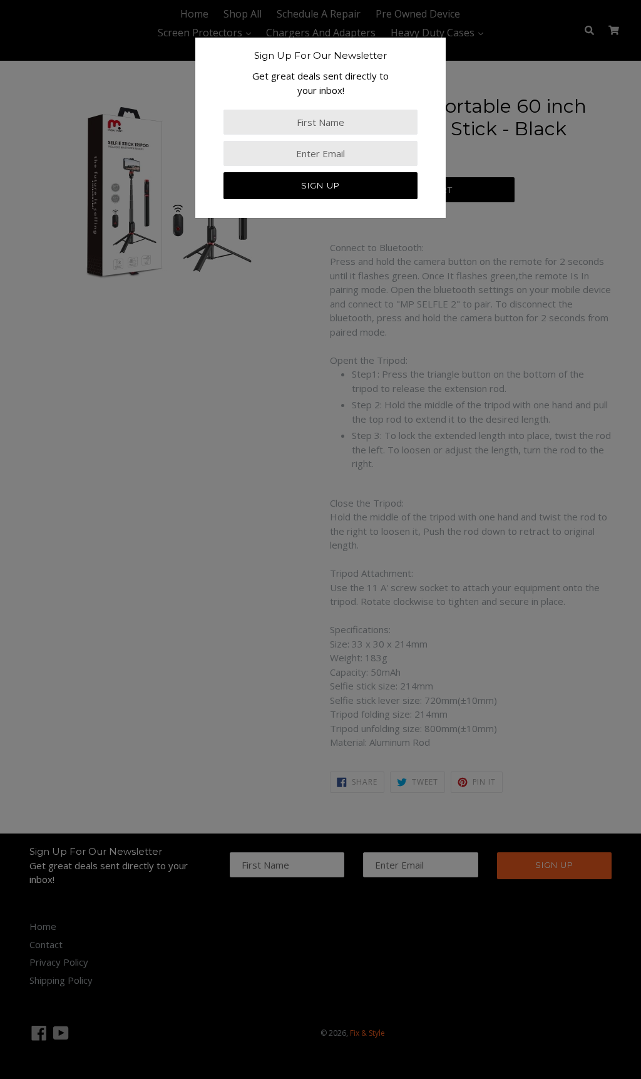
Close (12, 263)
